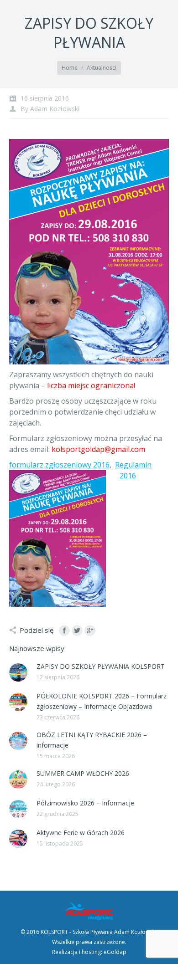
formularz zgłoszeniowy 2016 (59, 465)
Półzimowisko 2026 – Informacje (85, 803)
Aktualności (101, 68)
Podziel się (36, 630)
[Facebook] (64, 630)
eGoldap (115, 952)
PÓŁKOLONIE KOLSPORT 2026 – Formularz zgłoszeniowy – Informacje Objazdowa (102, 701)
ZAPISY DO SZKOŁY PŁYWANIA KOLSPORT (101, 666)
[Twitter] (77, 630)
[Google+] (89, 630)
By (50, 108)
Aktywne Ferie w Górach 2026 (81, 832)
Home (70, 68)
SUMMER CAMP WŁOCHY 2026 (83, 773)
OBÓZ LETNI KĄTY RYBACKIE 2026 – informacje (92, 739)
